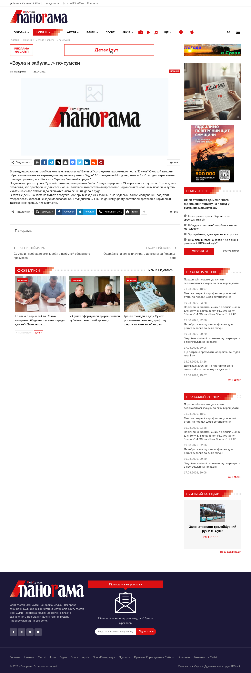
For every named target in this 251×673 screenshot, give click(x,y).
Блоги (90, 32)
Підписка (124, 657)
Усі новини (234, 379)
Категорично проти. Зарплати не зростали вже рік (207, 217)
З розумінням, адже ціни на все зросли (212, 234)
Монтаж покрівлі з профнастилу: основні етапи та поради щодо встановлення (210, 295)
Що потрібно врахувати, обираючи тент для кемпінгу (212, 353)
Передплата (52, 3)
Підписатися (146, 631)
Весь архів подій (230, 551)
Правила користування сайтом (154, 657)
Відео (63, 657)
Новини (41, 32)
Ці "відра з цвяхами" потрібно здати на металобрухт (210, 226)
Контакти (92, 3)
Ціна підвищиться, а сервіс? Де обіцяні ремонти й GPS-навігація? (211, 241)
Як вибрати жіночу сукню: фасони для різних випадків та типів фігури (208, 326)
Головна (20, 32)
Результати (231, 251)
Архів (126, 32)
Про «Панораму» (104, 657)
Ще (166, 32)
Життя (71, 32)
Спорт (110, 32)
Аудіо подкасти (156, 32)
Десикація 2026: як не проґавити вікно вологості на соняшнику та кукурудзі (208, 367)
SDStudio (235, 666)
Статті (41, 657)
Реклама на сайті (205, 657)
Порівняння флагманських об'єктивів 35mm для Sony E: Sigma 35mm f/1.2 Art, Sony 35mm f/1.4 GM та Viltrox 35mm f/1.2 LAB (212, 310)
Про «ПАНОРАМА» (73, 3)
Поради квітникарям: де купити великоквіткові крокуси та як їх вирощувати (211, 281)
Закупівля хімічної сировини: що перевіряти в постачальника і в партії (212, 340)
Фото (52, 657)
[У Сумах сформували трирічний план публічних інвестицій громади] (94, 294)
